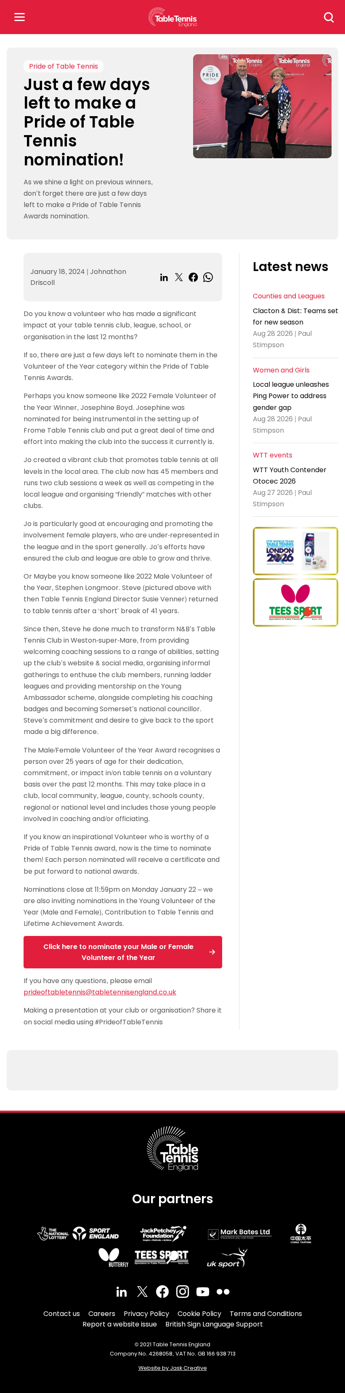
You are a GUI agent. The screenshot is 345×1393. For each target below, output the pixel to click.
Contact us (61, 1314)
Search (329, 17)
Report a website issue (119, 1324)
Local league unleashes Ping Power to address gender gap (291, 396)
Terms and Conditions (266, 1314)
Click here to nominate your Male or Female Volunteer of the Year (118, 952)
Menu (19, 17)
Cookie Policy (199, 1314)
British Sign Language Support (214, 1324)
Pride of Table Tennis (63, 66)
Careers (101, 1314)
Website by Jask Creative (172, 1368)
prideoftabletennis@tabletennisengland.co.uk (100, 992)
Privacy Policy (146, 1314)
